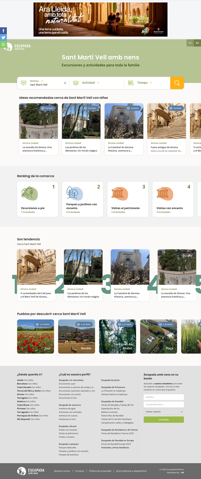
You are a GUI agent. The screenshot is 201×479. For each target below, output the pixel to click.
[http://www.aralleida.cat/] (101, 19)
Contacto (79, 471)
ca (190, 42)
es (197, 42)
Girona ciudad (30, 143)
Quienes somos (62, 471)
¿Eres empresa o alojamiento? (131, 471)
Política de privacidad (100, 471)
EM (182, 472)
